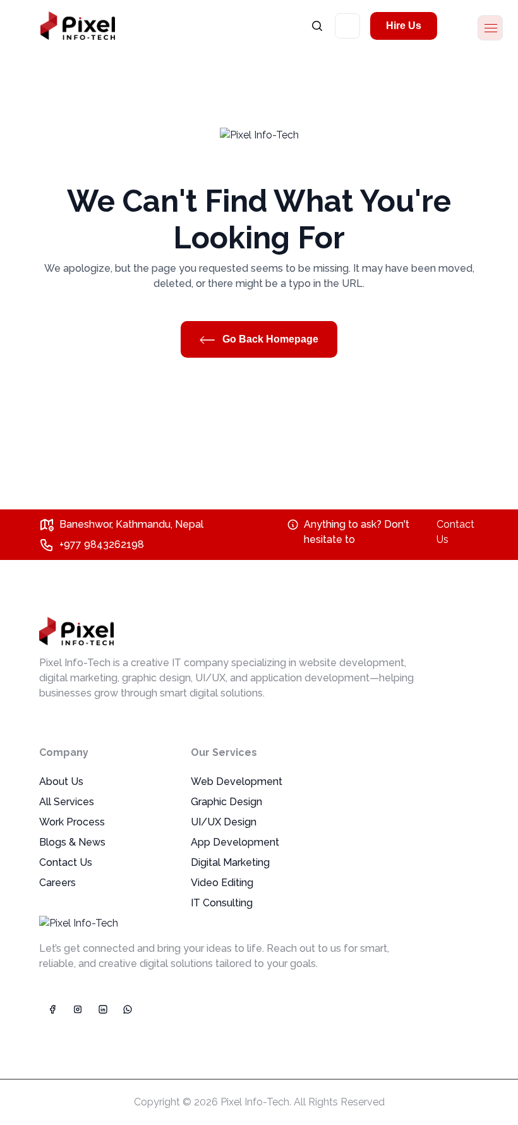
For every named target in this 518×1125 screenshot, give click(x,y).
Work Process (72, 822)
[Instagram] (77, 1009)
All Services (66, 802)
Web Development (236, 781)
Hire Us (403, 25)
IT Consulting (222, 903)
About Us (61, 781)
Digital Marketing (230, 862)
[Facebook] (51, 1009)
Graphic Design (226, 802)
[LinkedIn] (102, 1009)
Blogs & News (72, 842)
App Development (235, 842)
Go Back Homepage (269, 339)
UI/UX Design (223, 822)
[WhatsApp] (127, 1009)
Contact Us (455, 531)
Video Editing (222, 883)
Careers (57, 883)
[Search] (317, 25)
